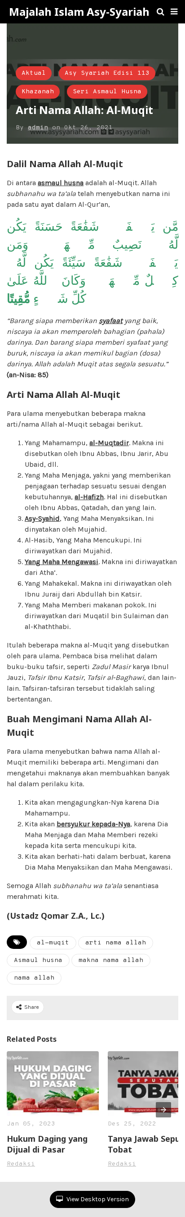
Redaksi (21, 1164)
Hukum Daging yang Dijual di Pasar (47, 1144)
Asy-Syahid (42, 518)
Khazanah (38, 92)
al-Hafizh (89, 496)
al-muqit (53, 943)
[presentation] (163, 1109)
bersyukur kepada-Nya (93, 824)
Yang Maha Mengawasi (61, 561)
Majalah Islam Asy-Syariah (79, 11)
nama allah (34, 978)
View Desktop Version (97, 1199)
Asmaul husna (38, 960)
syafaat (111, 320)
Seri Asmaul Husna (107, 92)
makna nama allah (111, 960)
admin (38, 128)
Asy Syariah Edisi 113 (107, 73)
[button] (174, 11)
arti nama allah (115, 943)
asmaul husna (61, 182)
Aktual (34, 73)
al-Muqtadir (109, 442)
